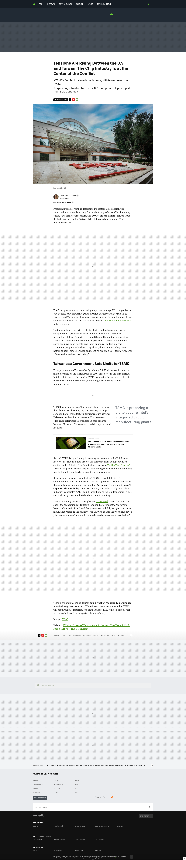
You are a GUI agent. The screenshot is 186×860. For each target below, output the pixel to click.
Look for (149, 807)
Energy (56, 780)
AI (75, 788)
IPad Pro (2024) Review (135, 765)
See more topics (40, 798)
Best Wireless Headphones (56, 765)
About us (36, 850)
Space (90, 4)
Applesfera (119, 826)
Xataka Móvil (58, 826)
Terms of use (79, 850)
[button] (69, 195)
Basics (77, 784)
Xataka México (38, 839)
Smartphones (38, 784)
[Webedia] (39, 815)
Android (57, 788)
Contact (98, 850)
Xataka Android (80, 826)
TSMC (65, 619)
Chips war (105, 635)
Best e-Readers (102, 765)
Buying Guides (65, 4)
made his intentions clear (117, 320)
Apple (35, 788)
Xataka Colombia (59, 839)
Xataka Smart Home (102, 826)
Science (79, 4)
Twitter (148, 4)
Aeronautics (58, 784)
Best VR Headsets (117, 765)
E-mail (77, 99)
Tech (41, 4)
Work (77, 792)
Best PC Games (74, 765)
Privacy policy (58, 850)
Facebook (152, 4)
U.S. (114, 635)
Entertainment (104, 4)
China (121, 635)
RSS (112, 796)
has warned (102, 501)
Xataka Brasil (99, 839)
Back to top (144, 816)
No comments (62, 100)
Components (66, 635)
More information (111, 858)
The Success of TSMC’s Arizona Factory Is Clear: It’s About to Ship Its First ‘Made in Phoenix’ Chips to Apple (108, 444)
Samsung (36, 792)
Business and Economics (82, 635)
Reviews (51, 4)
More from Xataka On (94, 439)
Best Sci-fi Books (88, 765)
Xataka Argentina (80, 839)
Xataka (35, 826)
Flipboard (73, 99)
